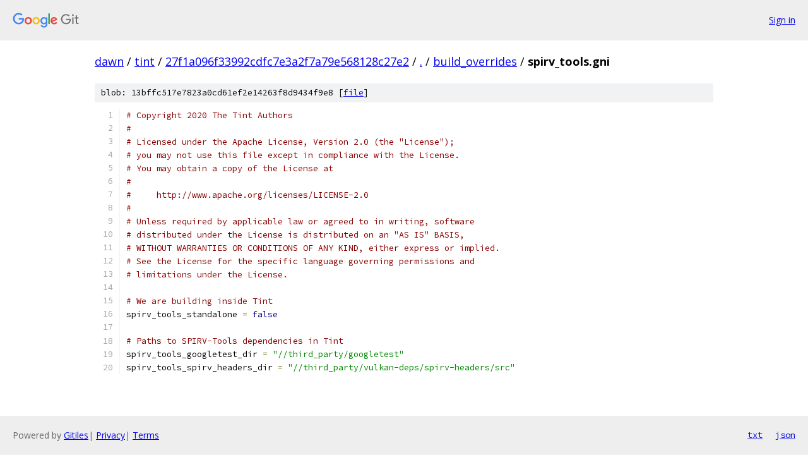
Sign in (782, 20)
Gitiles (76, 435)
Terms (146, 435)
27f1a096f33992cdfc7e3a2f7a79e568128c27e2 (287, 61)
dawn (109, 61)
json (785, 434)
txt (755, 434)
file (353, 92)
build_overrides (475, 61)
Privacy (110, 435)
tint (144, 61)
